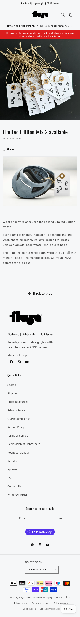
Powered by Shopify (42, 597)
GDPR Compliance (18, 418)
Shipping (12, 393)
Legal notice (29, 609)
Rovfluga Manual (18, 452)
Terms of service (41, 603)
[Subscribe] (61, 518)
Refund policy (63, 597)
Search (11, 384)
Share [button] (10, 149)
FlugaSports (25, 597)
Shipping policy (62, 603)
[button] (7, 15)
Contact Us (14, 486)
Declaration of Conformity (23, 444)
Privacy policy (21, 603)
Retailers (12, 461)
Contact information (50, 609)
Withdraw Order (17, 494)
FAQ (10, 477)
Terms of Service (17, 435)
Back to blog (42, 293)
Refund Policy (16, 427)
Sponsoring (14, 469)
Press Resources (17, 401)
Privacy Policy (16, 410)
